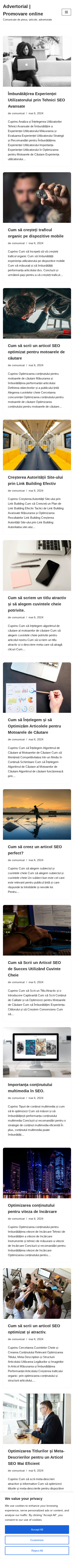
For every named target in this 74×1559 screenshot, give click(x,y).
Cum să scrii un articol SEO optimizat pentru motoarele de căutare (36, 352)
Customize (37, 1540)
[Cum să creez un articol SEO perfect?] (37, 814)
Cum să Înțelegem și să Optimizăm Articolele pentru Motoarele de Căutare (34, 726)
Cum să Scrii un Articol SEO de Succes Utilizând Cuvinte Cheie (34, 968)
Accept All (37, 1529)
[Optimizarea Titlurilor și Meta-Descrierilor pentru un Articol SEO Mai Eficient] (37, 1419)
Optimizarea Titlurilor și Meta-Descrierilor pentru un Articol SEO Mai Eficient (36, 1457)
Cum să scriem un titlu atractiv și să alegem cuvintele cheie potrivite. (37, 604)
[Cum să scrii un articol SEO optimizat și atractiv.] (37, 1293)
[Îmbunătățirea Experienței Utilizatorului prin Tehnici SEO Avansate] (37, 61)
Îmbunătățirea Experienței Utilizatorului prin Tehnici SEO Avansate (36, 100)
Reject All (37, 1550)
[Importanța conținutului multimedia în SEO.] (37, 1052)
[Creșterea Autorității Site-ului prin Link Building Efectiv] (37, 445)
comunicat (18, 113)
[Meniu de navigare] (66, 12)
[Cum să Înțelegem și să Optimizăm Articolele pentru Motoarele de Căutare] (37, 687)
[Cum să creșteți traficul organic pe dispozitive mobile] (37, 197)
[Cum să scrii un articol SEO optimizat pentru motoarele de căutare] (37, 313)
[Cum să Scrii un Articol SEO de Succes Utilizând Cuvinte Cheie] (37, 930)
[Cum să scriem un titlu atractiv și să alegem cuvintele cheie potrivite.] (37, 565)
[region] (37, 1525)
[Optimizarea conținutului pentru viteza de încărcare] (37, 1173)
